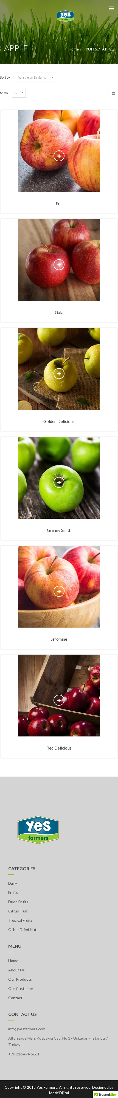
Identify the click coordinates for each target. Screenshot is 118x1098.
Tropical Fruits (20, 920)
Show (4, 93)
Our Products (20, 979)
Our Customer (20, 988)
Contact (15, 997)
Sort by (5, 77)
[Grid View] (113, 93)
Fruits (13, 892)
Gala (59, 312)
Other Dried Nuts (23, 929)
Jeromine (59, 639)
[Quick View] (59, 156)
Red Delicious (59, 747)
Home (74, 49)
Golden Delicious (59, 421)
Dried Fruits (18, 901)
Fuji (59, 203)
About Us (16, 970)
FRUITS (90, 49)
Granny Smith (59, 530)
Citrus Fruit (18, 911)
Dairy (12, 883)
